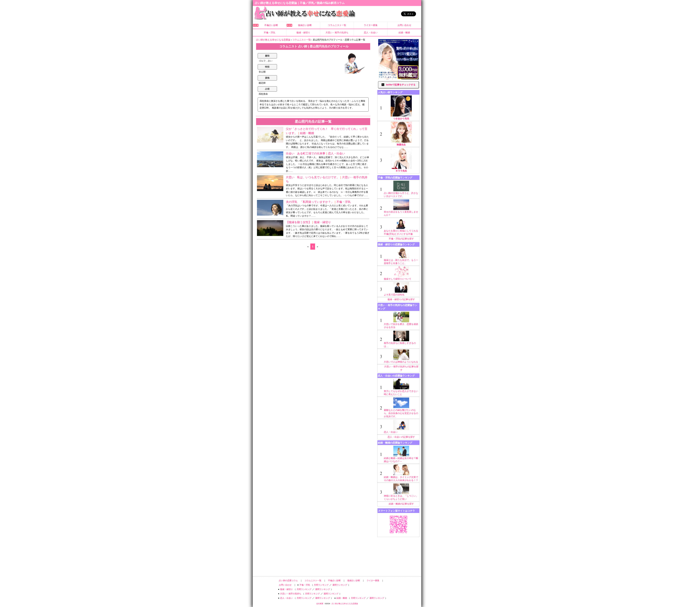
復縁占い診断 (305, 25)
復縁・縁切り (303, 32)
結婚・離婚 (404, 32)
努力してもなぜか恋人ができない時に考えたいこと (401, 393)
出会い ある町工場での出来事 (305, 153)
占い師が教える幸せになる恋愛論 (345, 604)
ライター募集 (371, 25)
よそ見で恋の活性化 (394, 294)
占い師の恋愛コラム (288, 580)
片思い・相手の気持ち (337, 32)
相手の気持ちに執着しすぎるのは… (400, 345)
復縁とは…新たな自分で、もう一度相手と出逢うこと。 (401, 262)
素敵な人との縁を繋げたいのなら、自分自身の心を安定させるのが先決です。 (401, 413)
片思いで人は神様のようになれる (401, 362)
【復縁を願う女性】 (298, 222)
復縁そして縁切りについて (397, 279)
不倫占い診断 (271, 25)
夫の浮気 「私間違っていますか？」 (310, 201)
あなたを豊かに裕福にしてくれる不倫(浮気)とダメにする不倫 (401, 232)
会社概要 (319, 604)
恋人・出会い (371, 32)
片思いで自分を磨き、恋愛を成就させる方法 (401, 326)
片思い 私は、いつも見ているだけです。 (312, 177)
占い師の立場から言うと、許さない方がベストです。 (401, 195)
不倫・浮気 (269, 32)
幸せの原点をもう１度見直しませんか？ (401, 213)
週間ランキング (339, 585)
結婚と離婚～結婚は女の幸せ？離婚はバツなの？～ (401, 460)
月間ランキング (321, 585)
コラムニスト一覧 (337, 25)
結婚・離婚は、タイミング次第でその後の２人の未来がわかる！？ (401, 479)
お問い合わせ (404, 25)
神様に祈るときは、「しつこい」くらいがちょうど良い (401, 497)
